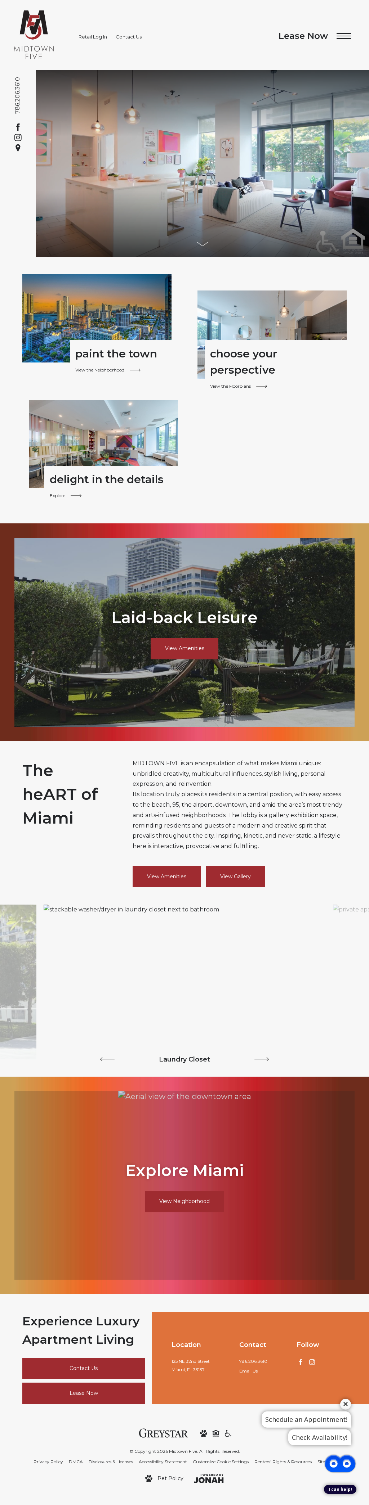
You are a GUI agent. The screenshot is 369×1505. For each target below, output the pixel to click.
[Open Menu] (344, 36)
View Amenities (166, 876)
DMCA (76, 1461)
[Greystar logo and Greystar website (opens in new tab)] (163, 1432)
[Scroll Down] (203, 244)
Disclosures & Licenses (111, 1461)
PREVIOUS (107, 1059)
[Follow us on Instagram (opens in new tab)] (17, 137)
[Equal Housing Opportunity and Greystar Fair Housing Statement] (215, 1432)
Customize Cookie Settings (221, 1461)
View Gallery (235, 876)
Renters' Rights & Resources (283, 1461)
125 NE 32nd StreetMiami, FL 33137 (191, 1365)
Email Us (248, 1371)
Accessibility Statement (163, 1461)
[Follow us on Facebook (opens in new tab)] (17, 126)
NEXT (261, 1059)
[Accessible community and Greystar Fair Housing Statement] (228, 1432)
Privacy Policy (48, 1461)
